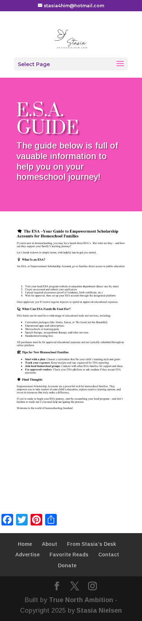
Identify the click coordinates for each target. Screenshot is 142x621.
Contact (108, 554)
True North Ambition (81, 600)
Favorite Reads (69, 554)
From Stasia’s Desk (91, 544)
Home (25, 544)
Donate (67, 565)
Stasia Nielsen (99, 610)
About (49, 544)
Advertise (27, 554)
